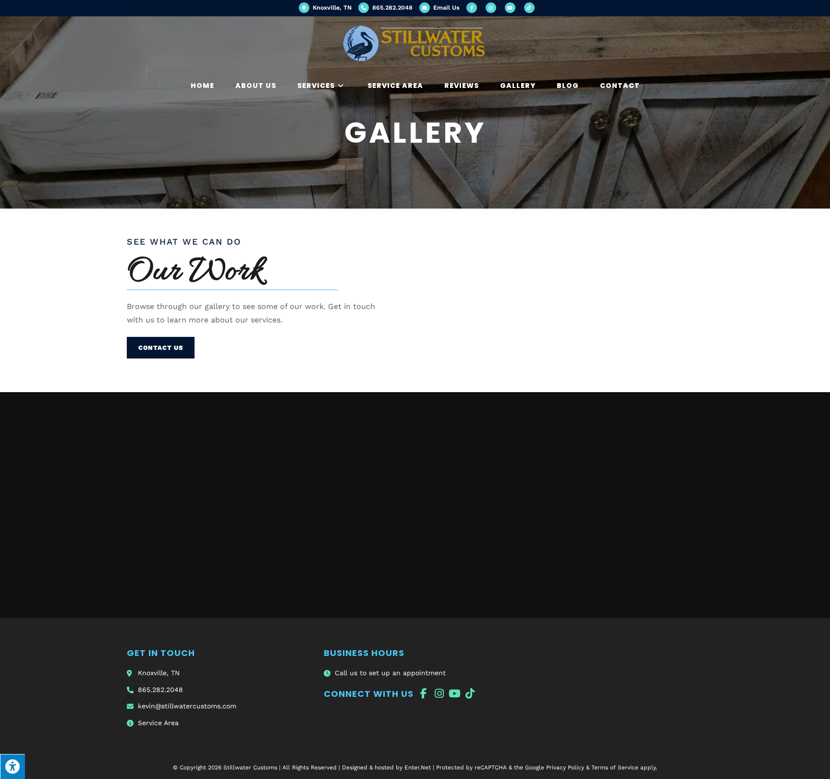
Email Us (445, 7)
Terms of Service (614, 767)
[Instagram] (439, 693)
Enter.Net (417, 767)
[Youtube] (454, 693)
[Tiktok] (469, 693)
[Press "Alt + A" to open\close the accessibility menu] (12, 766)
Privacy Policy (565, 767)
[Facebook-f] (423, 693)
